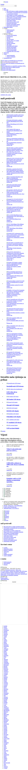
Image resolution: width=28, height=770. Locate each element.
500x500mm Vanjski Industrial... (14, 248)
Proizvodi (6, 9)
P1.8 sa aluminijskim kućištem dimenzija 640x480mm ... (14, 338)
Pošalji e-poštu (4, 578)
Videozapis (6, 52)
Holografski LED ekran (12, 26)
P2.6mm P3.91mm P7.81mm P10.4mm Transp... (13, 371)
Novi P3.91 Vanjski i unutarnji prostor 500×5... (14, 258)
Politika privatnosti (8, 554)
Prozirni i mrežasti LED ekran (14, 19)
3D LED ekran (10, 39)
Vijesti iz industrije (11, 56)
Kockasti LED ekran (11, 48)
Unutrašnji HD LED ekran (13, 51)
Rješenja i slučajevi (8, 550)
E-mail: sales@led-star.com (10, 507)
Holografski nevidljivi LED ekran (14, 116)
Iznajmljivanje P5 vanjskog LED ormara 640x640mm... (14, 134)
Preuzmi (8, 32)
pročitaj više (9, 117)
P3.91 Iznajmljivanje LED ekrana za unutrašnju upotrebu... (15, 304)
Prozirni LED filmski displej (13, 24)
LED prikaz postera (11, 20)
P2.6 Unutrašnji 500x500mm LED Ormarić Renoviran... (15, 276)
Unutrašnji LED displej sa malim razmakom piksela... (14, 154)
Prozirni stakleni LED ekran (13, 574)
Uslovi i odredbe (7, 555)
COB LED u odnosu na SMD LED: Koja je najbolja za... (15, 464)
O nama (5, 547)
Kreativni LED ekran (12, 23)
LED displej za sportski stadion (14, 17)
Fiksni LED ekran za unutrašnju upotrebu (16, 16)
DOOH (8, 38)
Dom (5, 8)
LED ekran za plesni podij (13, 21)
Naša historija (10, 31)
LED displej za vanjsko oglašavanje (15, 15)
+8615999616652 (5, 579)
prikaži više (9, 454)
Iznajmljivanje (10, 42)
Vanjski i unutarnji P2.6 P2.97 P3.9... (15, 173)
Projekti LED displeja (12, 35)
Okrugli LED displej (11, 47)
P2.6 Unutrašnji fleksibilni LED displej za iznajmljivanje (14, 180)
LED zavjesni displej (11, 50)
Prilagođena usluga (8, 27)
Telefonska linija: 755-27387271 (11, 508)
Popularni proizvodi (10, 569)
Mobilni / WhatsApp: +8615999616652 (13, 505)
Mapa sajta (18, 569)
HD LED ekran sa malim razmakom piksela (17, 11)
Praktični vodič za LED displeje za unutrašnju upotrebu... (14, 480)
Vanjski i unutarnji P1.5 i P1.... (14, 211)
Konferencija (10, 36)
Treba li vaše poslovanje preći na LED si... (14, 449)
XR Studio (9, 44)
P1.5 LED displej (5, 571)
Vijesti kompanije (11, 55)
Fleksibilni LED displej (12, 46)
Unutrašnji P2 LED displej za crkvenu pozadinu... (13, 355)
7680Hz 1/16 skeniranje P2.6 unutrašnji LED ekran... (13, 295)
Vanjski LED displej (14, 571)
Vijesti (5, 54)
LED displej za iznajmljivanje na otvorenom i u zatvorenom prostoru (17, 13)
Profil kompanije (10, 30)
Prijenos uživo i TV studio (13, 40)
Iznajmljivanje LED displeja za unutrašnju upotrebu (14, 574)
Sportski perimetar (11, 43)
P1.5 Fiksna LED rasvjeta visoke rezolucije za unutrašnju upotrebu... (15, 347)
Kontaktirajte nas (8, 58)
